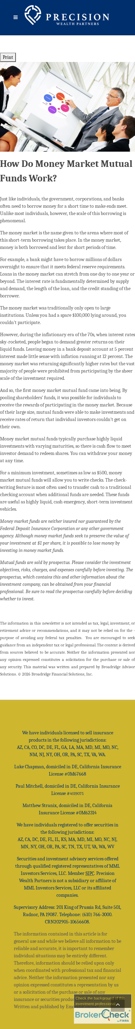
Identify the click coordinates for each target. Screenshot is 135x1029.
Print (8, 57)
